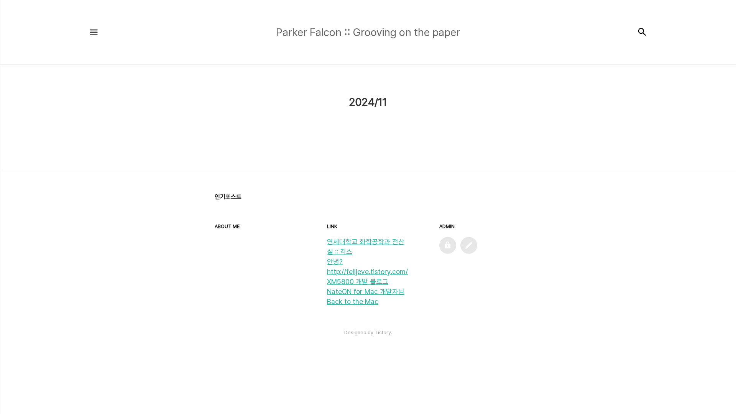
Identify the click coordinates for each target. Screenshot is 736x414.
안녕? (335, 262)
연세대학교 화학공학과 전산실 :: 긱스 (365, 247)
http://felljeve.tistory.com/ (367, 272)
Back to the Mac (352, 301)
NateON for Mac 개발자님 (365, 292)
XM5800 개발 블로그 (357, 282)
